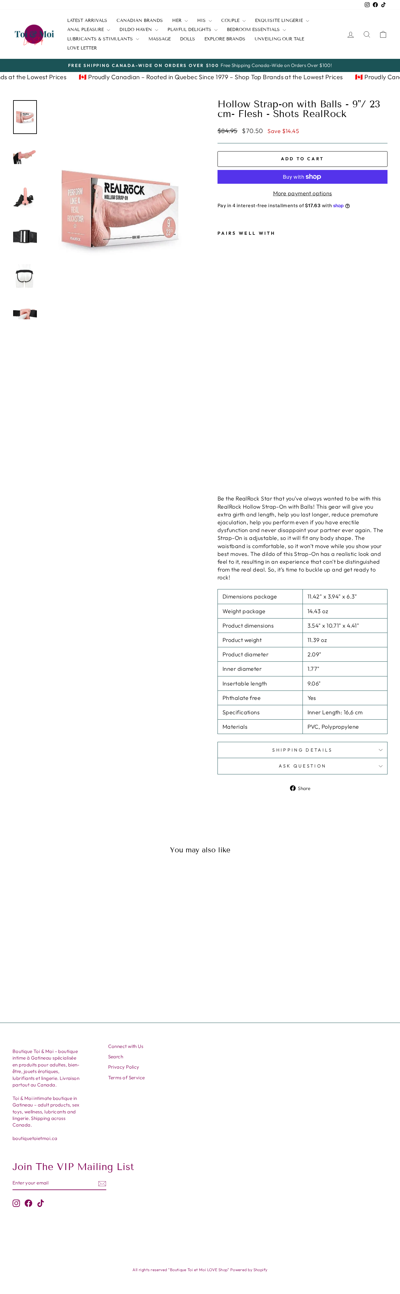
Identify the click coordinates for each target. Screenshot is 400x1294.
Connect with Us (125, 1046)
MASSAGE (159, 39)
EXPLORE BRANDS (224, 39)
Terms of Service (126, 1078)
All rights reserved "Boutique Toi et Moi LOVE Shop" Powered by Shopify (200, 1269)
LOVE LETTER (82, 48)
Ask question (303, 766)
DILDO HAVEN (136, 29)
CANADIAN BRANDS (140, 20)
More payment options (302, 193)
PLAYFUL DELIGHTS (190, 29)
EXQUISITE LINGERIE (279, 20)
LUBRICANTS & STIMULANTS (100, 39)
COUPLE (231, 20)
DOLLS (187, 39)
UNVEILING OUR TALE (279, 39)
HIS (202, 20)
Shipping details (302, 750)
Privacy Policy (123, 1067)
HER (177, 20)
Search (115, 1057)
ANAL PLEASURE (86, 29)
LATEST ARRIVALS (87, 20)
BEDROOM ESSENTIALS (254, 29)
